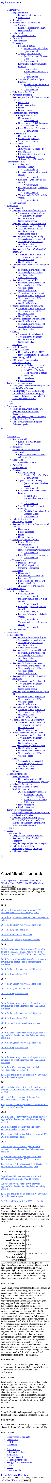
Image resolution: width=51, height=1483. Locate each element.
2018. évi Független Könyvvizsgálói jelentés (21, 1013)
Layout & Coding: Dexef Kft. (14, 1475)
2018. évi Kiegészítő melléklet (14, 1018)
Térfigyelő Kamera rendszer (19, 383)
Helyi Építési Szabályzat (23, 92)
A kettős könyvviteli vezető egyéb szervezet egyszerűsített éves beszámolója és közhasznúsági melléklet (23, 1149)
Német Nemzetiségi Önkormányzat (34, 123)
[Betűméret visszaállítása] (3, 861)
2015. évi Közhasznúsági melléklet (16, 934)
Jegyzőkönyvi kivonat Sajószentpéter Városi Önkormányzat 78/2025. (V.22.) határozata (21, 1177)
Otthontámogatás (20, 424)
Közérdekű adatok (15, 208)
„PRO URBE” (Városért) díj (31, 149)
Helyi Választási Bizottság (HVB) (33, 355)
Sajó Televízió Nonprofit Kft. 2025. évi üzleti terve (24, 1201)
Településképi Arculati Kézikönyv (27, 409)
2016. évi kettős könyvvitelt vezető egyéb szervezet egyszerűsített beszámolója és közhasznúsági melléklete (24, 962)
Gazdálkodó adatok (27, 342)
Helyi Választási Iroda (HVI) (31, 352)
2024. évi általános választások (32, 365)
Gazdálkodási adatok (27, 221)
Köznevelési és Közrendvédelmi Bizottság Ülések (36, 71)
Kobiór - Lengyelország (29, 138)
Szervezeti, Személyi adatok (30, 334)
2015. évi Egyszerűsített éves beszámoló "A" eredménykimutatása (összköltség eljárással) (21, 911)
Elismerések (17, 143)
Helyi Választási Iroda (34, 370)
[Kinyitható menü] (1, 864)
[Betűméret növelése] (1, 859)
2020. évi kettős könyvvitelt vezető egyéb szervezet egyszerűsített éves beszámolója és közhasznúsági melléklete (24, 1060)
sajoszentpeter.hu (8, 880)
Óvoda (15, 331)
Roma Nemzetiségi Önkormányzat (33, 128)
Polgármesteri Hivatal (16, 161)
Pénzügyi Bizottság (26, 46)
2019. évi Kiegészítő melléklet (14, 1047)
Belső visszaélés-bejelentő (18, 1437)
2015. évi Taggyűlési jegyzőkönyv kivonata (20, 939)
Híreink (10, 401)
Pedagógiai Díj (24, 151)
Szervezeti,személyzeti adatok (31, 213)
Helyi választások (26, 378)
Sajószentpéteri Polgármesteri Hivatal (29, 223)
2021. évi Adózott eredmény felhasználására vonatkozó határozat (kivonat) (21, 1098)
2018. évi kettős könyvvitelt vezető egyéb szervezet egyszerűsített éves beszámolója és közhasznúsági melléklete (24, 1006)
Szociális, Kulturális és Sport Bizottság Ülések (36, 85)
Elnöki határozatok (26, 105)
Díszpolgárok (24, 146)
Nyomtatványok (31, 169)
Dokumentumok (31, 51)
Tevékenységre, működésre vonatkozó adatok (30, 217)
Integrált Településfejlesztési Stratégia (29, 416)
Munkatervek (24, 17)
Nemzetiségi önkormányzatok (25, 113)
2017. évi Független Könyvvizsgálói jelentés (21, 984)
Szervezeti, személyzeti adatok (31, 226)
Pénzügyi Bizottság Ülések (36, 48)
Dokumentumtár (14, 406)
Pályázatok (17, 38)
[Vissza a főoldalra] (1, 5)
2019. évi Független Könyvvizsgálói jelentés (21, 1042)
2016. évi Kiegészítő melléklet (14, 974)
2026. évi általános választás (25, 360)
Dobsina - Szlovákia (27, 136)
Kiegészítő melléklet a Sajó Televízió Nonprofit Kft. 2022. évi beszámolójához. (24, 1135)
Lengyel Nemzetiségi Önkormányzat (27, 116)
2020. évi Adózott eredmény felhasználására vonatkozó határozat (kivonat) (21, 1068)
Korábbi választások (21, 362)
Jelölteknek (29, 375)
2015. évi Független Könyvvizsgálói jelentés (21, 925)
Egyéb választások (26, 380)
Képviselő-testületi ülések (29, 15)
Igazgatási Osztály (26, 167)
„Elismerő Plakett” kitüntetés (31, 159)
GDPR (10, 1442)
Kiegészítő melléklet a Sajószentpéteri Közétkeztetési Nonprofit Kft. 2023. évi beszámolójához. (24, 1165)
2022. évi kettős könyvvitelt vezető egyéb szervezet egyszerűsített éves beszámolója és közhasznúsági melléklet (24, 1119)
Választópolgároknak (33, 367)
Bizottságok (17, 43)
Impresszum (12, 1439)
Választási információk (17, 347)
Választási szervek (20, 349)
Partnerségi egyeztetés (22, 95)
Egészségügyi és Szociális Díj (31, 154)
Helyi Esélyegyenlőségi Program (27, 421)
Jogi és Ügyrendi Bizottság (30, 53)
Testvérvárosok (19, 133)
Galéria (10, 403)
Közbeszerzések (19, 40)
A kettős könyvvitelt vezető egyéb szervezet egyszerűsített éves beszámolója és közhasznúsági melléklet (23, 1186)
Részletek (15, 1480)
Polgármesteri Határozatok (24, 35)
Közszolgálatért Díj (26, 156)
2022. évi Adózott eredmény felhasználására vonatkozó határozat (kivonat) (21, 1128)
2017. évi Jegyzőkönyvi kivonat (15, 988)
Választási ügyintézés (22, 357)
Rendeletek (17, 20)
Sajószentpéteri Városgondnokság (27, 236)
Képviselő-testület (20, 12)
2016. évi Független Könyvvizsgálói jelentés (21, 969)
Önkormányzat (13, 10)
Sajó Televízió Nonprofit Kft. (25, 280)
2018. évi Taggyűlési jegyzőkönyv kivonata (20, 1023)
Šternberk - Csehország (28, 141)
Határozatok (17, 33)
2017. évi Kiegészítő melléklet (14, 993)
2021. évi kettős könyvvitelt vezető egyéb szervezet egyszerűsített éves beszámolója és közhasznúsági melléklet (24, 1089)
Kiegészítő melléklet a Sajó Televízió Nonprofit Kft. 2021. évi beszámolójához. (24, 1105)
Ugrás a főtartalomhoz (11, 2)
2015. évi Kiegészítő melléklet (14, 930)
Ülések (21, 107)
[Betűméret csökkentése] (1, 861)
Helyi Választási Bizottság (35, 373)
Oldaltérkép (12, 1444)
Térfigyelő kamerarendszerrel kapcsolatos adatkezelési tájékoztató (31, 386)
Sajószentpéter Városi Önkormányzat (29, 210)
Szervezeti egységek (21, 164)
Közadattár (17, 344)
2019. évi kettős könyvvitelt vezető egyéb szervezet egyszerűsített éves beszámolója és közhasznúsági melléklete (24, 1035)
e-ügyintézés (12, 205)
